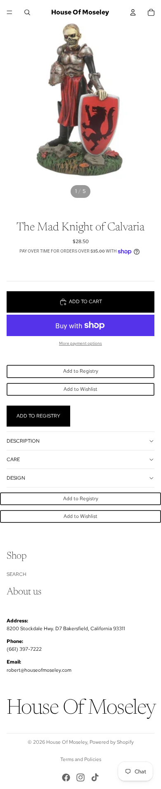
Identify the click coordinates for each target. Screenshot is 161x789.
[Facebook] (66, 777)
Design (16, 478)
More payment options (80, 343)
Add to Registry (80, 371)
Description (23, 441)
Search (16, 574)
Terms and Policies (80, 759)
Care (13, 459)
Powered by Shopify (112, 742)
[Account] (133, 12)
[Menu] (9, 12)
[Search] (27, 12)
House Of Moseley (66, 742)
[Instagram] (80, 777)
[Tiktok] (95, 777)
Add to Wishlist (80, 389)
